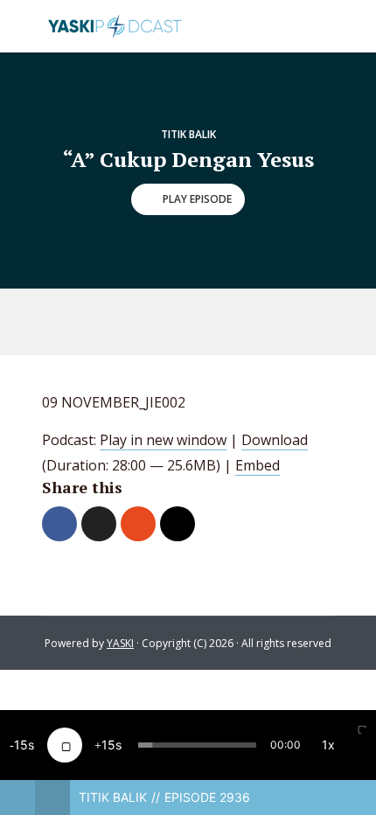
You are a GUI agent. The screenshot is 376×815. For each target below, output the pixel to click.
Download (274, 439)
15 (21, 744)
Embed (257, 465)
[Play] (64, 745)
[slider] (197, 745)
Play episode (197, 199)
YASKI (120, 643)
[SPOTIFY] (170, 322)
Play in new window (163, 439)
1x (328, 744)
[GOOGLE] (210, 322)
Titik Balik (188, 134)
